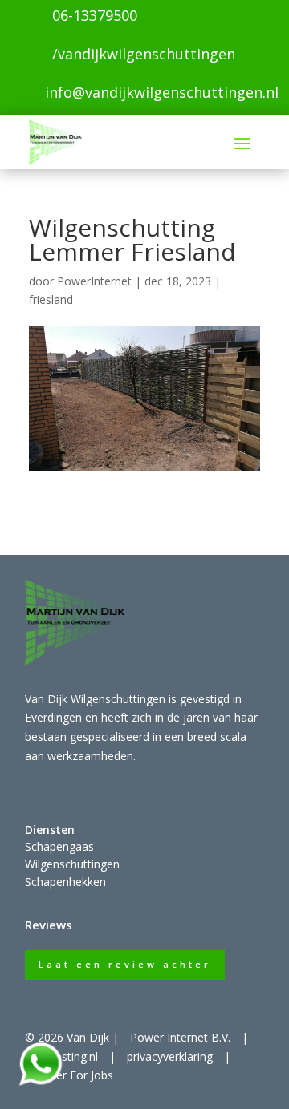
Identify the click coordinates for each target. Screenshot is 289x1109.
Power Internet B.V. (180, 1037)
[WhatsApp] (40, 1083)
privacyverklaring (170, 1056)
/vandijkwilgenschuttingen (143, 53)
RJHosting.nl (67, 1056)
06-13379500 (94, 15)
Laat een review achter (125, 964)
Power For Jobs (73, 1075)
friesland (51, 299)
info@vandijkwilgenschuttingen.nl (162, 92)
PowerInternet (94, 281)
